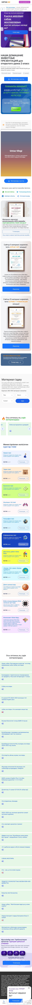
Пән (4, 395)
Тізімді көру (15, 362)
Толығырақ (16, 109)
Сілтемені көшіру (25, 196)
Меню (4, 1003)
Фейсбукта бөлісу (9, 196)
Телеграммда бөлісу (25, 192)
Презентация (17, 73)
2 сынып (26, 73)
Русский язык (6, 73)
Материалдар (10, 7)
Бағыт (19, 395)
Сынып (5, 401)
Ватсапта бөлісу (9, 192)
